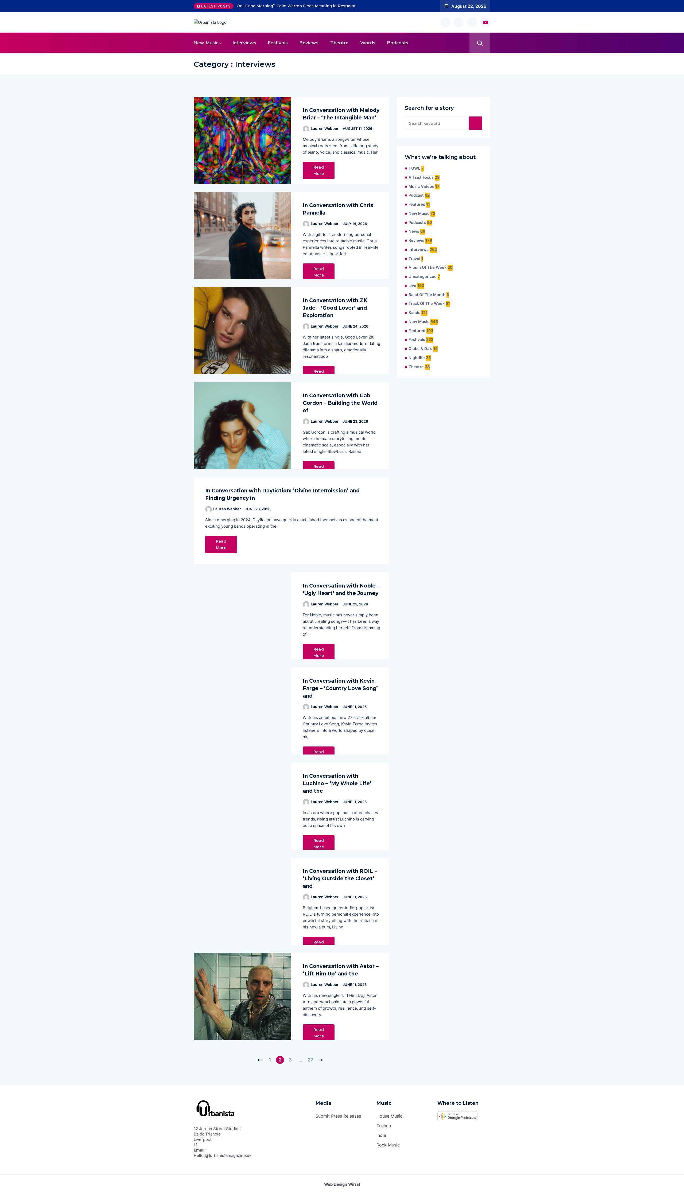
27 (310, 1060)
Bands (414, 312)
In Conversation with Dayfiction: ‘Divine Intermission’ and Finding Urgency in (282, 494)
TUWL (414, 168)
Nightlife (417, 357)
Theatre (339, 43)
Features (417, 204)
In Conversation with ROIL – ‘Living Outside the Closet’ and (340, 878)
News (414, 231)
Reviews (309, 43)
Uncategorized (423, 276)
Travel (414, 258)
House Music (389, 1116)
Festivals (278, 43)
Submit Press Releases (338, 1116)
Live (412, 285)
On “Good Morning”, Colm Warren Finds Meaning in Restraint (296, 5)
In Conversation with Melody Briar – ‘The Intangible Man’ (341, 114)
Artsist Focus (421, 177)
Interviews (244, 43)
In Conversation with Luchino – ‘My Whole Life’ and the (337, 783)
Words (367, 43)
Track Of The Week (427, 303)
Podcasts (397, 43)
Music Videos (421, 186)
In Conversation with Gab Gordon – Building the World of (340, 403)
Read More (318, 170)
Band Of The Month (427, 294)
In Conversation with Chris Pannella (338, 209)
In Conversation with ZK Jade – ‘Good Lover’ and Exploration (335, 307)
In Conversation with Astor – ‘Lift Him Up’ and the (341, 970)
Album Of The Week (427, 267)
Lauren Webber (325, 128)
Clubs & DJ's (420, 348)
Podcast (416, 195)
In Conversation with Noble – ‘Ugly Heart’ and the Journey (341, 589)
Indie (381, 1135)
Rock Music (388, 1145)
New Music (206, 43)
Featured (417, 330)
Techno (383, 1125)
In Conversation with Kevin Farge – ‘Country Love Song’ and (340, 688)
